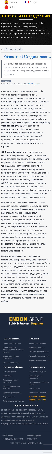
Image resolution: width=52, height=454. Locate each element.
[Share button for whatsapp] (20, 49)
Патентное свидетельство (13, 401)
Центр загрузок (35, 388)
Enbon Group (34, 442)
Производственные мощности (11, 381)
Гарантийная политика (38, 393)
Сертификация (9, 397)
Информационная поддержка (36, 377)
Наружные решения (37, 348)
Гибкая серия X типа (11, 362)
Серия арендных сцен (12, 343)
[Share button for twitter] (16, 49)
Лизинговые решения (37, 343)
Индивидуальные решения (39, 360)
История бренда (9, 372)
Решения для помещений (39, 352)
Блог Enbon (8, 376)
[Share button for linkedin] (11, 49)
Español (13, 2)
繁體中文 (13, 7)
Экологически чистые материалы (11, 387)
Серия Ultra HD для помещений (11, 357)
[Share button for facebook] (6, 49)
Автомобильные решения (39, 356)
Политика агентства (37, 397)
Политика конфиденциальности (13, 437)
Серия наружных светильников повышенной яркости (14, 350)
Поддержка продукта (37, 372)
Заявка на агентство (37, 400)
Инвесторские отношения (34, 437)
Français (34, 2)
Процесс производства (12, 393)
